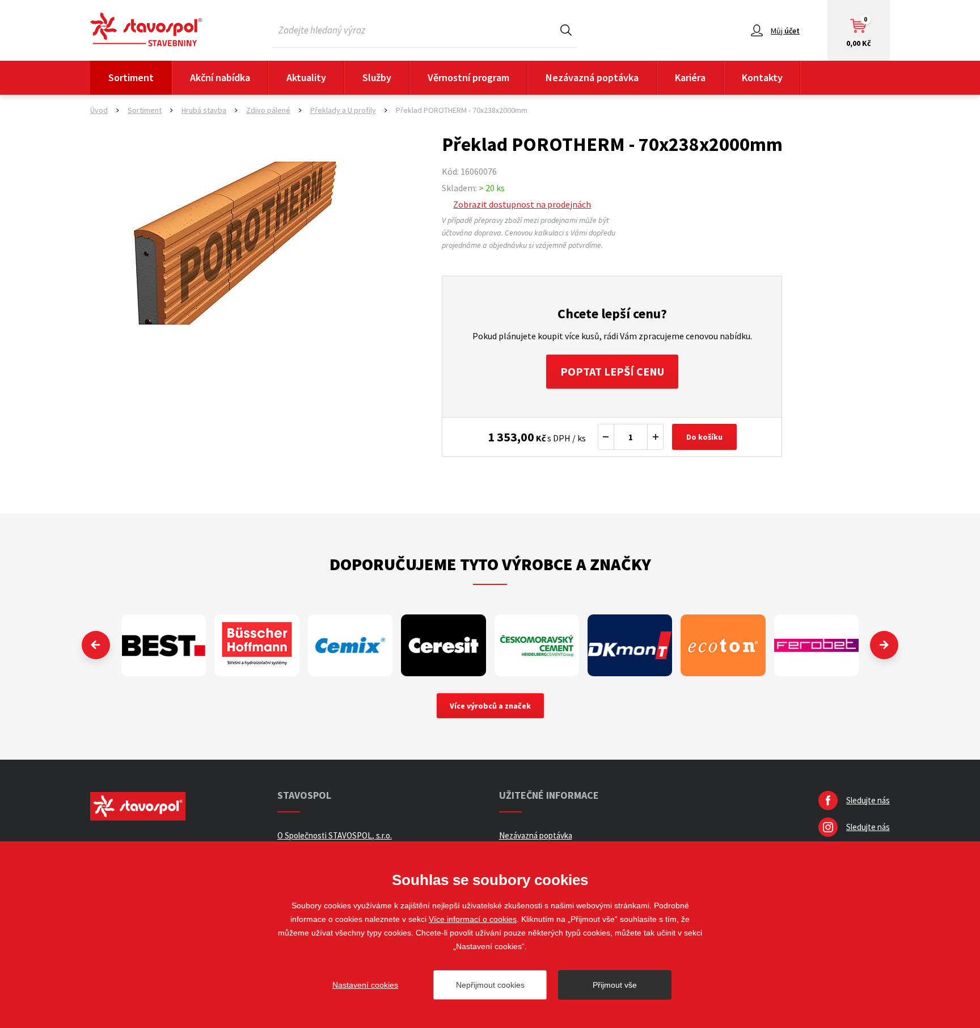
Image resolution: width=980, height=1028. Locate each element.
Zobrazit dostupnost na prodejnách (522, 204)
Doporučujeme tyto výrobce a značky (490, 564)
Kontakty (762, 77)
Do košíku (704, 437)
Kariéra (690, 77)
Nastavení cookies (365, 984)
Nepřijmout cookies (490, 984)
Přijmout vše (615, 984)
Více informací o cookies (473, 919)
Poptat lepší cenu (612, 371)
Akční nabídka (220, 77)
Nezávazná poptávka (592, 77)
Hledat (566, 29)
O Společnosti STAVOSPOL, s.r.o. (334, 835)
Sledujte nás (868, 800)
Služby (376, 77)
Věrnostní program (468, 77)
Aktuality (306, 77)
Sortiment (131, 77)
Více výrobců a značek (490, 706)
